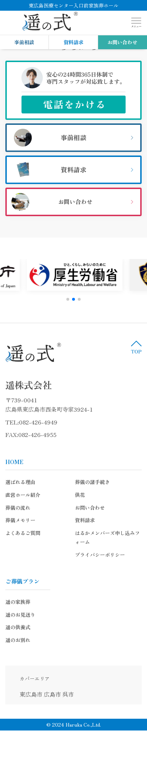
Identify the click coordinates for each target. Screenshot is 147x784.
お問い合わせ (122, 42)
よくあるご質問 (22, 532)
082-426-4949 (38, 422)
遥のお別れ (17, 639)
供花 (80, 494)
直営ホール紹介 (22, 494)
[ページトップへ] (136, 347)
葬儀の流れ (17, 507)
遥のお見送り (20, 614)
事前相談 (24, 42)
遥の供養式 (17, 627)
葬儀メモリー (20, 520)
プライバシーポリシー (100, 554)
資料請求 (73, 42)
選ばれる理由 (20, 481)
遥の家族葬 (17, 601)
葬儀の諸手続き (92, 481)
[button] (67, 299)
